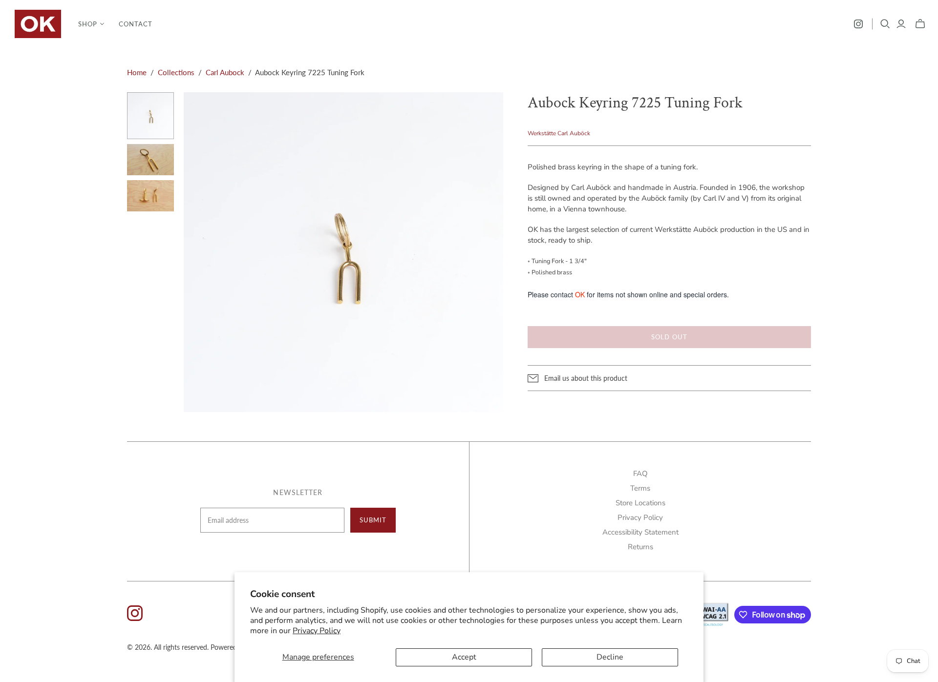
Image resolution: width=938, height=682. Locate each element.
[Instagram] (858, 24)
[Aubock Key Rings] (150, 159)
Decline (610, 657)
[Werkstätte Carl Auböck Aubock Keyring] (150, 115)
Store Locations (640, 503)
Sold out (669, 337)
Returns (640, 547)
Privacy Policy (317, 630)
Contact (135, 24)
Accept (464, 657)
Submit (373, 520)
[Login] (901, 24)
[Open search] (885, 24)
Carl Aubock (225, 72)
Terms (640, 488)
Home (137, 72)
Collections (176, 72)
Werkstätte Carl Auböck (559, 133)
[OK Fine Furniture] (38, 24)
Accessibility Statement (640, 532)
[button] (91, 24)
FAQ (640, 473)
